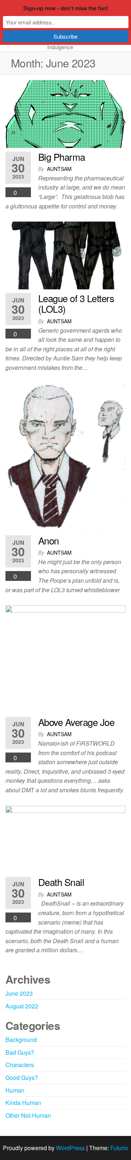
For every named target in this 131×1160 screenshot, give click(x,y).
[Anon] (65, 456)
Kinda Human (23, 1102)
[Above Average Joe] (65, 658)
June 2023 (19, 993)
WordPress (70, 1148)
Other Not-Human (28, 1115)
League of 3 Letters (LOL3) (76, 303)
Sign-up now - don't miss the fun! (65, 8)
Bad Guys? (19, 1052)
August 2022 (21, 1006)
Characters (19, 1065)
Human (14, 1090)
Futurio (119, 1148)
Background (21, 1039)
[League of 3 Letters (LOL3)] (65, 254)
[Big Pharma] (65, 113)
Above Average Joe (76, 722)
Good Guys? (21, 1077)
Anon (48, 540)
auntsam (59, 168)
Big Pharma (61, 156)
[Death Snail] (65, 839)
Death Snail (61, 881)
